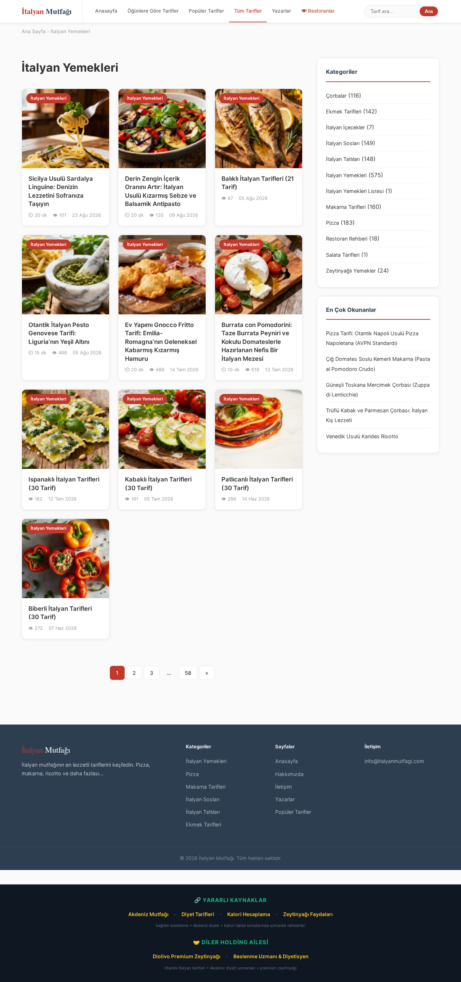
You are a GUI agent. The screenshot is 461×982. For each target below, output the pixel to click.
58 (188, 673)
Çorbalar (336, 96)
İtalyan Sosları (342, 143)
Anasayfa (106, 11)
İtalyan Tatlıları (343, 159)
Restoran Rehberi (346, 239)
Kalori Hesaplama (248, 914)
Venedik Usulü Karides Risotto (362, 436)
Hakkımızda (289, 774)
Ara (429, 11)
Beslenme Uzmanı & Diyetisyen (271, 956)
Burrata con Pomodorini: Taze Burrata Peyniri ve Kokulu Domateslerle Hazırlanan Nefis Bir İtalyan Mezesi (256, 341)
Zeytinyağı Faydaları (308, 914)
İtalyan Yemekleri (346, 175)
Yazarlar (281, 11)
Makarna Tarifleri (346, 207)
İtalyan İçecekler (345, 127)
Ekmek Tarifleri (343, 111)
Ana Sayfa (34, 31)
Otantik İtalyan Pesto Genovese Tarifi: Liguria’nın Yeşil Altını (58, 333)
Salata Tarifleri (342, 255)
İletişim (283, 787)
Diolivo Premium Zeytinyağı (186, 956)
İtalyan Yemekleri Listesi (355, 191)
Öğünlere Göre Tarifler (153, 11)
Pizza (332, 223)
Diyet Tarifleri (198, 914)
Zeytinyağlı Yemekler (351, 271)
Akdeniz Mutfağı (148, 914)
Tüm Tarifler (248, 11)
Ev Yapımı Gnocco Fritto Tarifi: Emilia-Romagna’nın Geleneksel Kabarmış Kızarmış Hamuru (161, 341)
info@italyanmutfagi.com (394, 761)
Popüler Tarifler (206, 11)
